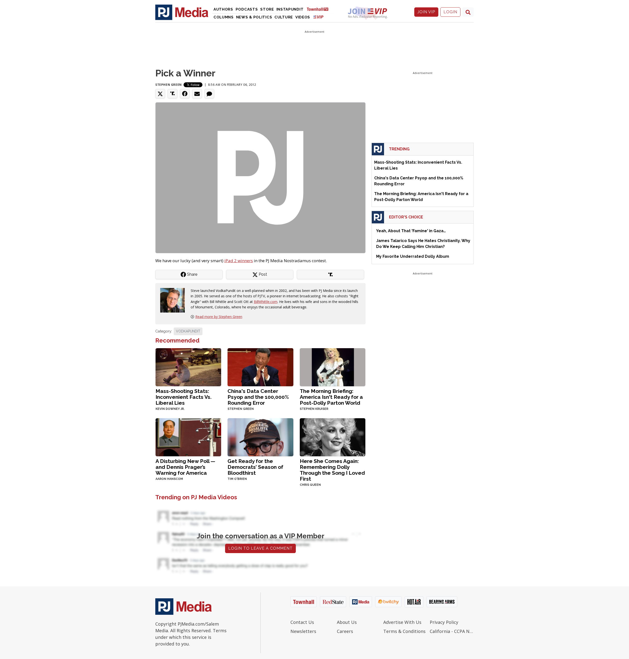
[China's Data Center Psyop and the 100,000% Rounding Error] (260, 367)
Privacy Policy (444, 622)
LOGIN (450, 12)
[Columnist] (174, 300)
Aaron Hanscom (169, 479)
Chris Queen (310, 485)
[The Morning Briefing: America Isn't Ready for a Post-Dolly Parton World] (332, 367)
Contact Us (302, 622)
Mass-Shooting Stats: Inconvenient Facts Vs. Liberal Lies (184, 397)
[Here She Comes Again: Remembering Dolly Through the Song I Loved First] (332, 437)
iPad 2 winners (238, 260)
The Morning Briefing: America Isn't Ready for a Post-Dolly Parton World (331, 397)
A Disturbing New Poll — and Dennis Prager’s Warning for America (185, 467)
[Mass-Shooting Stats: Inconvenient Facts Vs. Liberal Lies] (188, 367)
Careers (345, 631)
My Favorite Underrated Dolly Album (412, 256)
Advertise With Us (402, 622)
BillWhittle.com (265, 301)
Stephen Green (168, 85)
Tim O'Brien (237, 479)
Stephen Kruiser (314, 409)
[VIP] (318, 17)
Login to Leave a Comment (260, 548)
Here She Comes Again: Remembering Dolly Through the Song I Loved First (332, 470)
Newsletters (303, 631)
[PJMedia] (181, 12)
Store (267, 9)
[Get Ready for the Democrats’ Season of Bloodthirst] (260, 437)
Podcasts (247, 9)
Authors (223, 9)
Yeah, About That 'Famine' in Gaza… (411, 231)
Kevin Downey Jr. (170, 409)
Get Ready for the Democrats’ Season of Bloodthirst (255, 467)
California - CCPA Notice (452, 631)
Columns (224, 17)
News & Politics (254, 17)
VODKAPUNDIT (188, 331)
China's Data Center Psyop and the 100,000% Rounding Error (258, 397)
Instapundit (290, 9)
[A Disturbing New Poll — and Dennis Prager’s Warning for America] (188, 437)
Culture (283, 17)
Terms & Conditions (404, 631)
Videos (302, 17)
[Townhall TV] (319, 9)
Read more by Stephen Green (218, 316)
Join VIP (426, 12)
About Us (347, 622)
